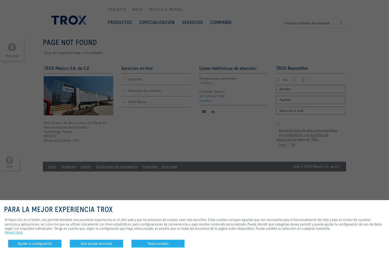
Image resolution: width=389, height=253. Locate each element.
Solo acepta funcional (96, 243)
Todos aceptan (158, 243)
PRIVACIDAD (14, 233)
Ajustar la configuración (35, 243)
